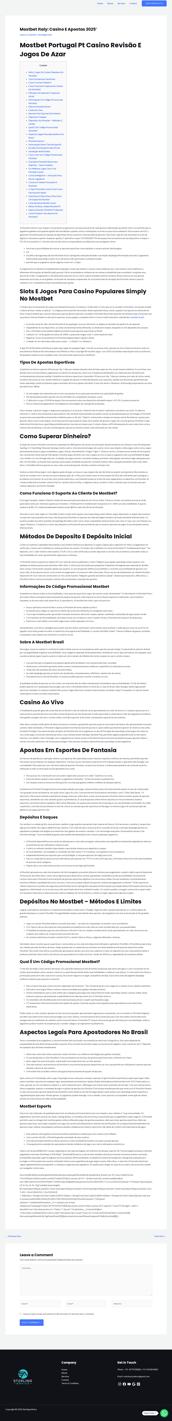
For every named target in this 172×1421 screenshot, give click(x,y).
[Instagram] (119, 1384)
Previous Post (13, 1236)
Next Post (160, 1236)
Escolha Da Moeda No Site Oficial (44, 148)
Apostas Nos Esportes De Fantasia (44, 113)
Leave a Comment (28, 34)
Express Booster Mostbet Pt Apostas (45, 209)
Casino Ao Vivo (35, 110)
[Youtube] (129, 1384)
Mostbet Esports (36, 141)
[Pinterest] (138, 1384)
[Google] (133, 1384)
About (110, 3)
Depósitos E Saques (37, 117)
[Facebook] (124, 1384)
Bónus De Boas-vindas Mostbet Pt (44, 206)
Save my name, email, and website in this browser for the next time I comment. (58, 1314)
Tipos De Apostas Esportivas (41, 79)
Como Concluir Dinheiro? (40, 82)
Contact (133, 3)
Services (121, 3)
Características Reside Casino (42, 203)
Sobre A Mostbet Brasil (39, 106)
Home (100, 3)
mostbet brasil (137, 317)
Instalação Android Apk (39, 151)
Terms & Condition (70, 1383)
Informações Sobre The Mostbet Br (44, 144)
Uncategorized (45, 34)
